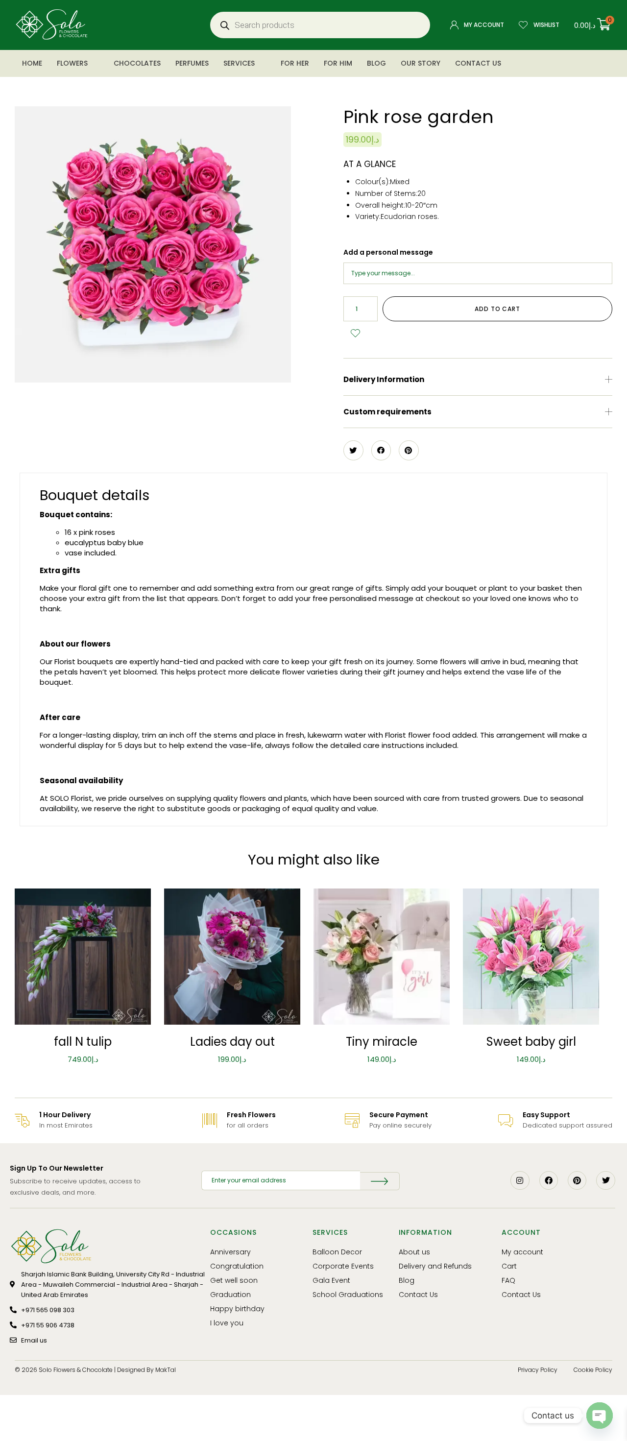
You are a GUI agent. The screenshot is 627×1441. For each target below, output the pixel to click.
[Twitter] (605, 1180)
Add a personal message (388, 252)
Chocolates (137, 63)
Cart (509, 1266)
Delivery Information (383, 379)
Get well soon (234, 1280)
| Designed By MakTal (145, 1370)
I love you (226, 1323)
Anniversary (230, 1252)
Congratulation (237, 1266)
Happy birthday (237, 1309)
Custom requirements (387, 412)
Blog (376, 63)
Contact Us (478, 63)
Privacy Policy (537, 1370)
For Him (338, 63)
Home (32, 63)
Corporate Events (343, 1266)
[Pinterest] (577, 1180)
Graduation (230, 1294)
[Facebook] (548, 1180)
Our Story (420, 63)
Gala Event (331, 1280)
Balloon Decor (337, 1252)
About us (414, 1252)
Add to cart (497, 309)
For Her (295, 63)
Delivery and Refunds (435, 1266)
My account (522, 1252)
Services (239, 63)
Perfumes (192, 63)
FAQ (508, 1280)
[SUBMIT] (380, 1181)
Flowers (72, 63)
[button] (477, 379)
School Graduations (348, 1294)
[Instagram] (519, 1180)
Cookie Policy (593, 1370)
